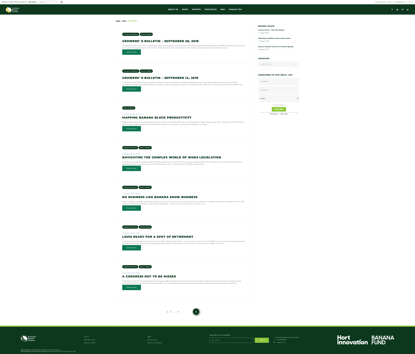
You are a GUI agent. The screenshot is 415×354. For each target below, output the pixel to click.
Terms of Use (283, 114)
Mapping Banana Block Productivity (157, 117)
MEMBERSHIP (400, 2)
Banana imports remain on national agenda (275, 47)
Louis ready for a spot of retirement (157, 236)
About (86, 337)
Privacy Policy (274, 114)
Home (118, 21)
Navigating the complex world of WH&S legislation (171, 157)
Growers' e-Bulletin (131, 34)
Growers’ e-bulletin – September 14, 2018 (160, 78)
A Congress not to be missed (149, 276)
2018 (124, 21)
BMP (149, 337)
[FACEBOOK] (392, 9)
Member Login (89, 340)
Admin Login (72, 351)
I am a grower (279, 105)
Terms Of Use (55, 351)
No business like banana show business (160, 197)
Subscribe (279, 109)
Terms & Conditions (154, 343)
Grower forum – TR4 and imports (271, 30)
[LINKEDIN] (407, 9)
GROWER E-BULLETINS (383, 2)
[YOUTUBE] (397, 9)
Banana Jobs (152, 340)
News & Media (146, 34)
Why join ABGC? (90, 343)
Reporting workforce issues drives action (274, 38)
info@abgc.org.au (281, 342)
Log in (410, 2)
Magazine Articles (130, 148)
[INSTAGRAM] (402, 9)
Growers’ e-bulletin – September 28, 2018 (160, 41)
